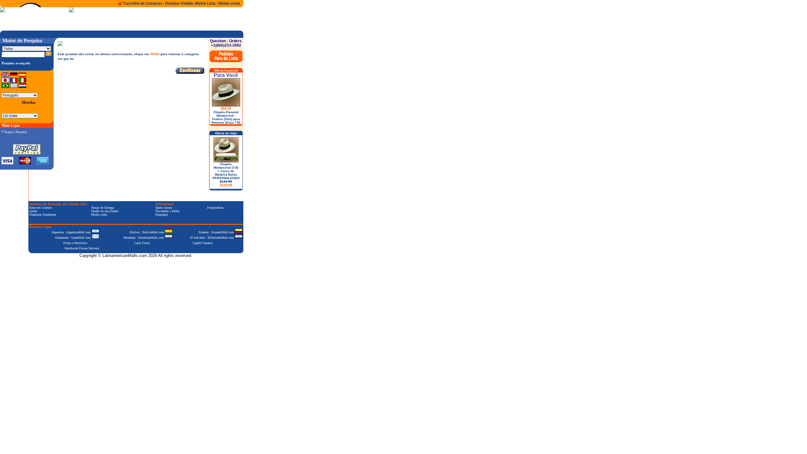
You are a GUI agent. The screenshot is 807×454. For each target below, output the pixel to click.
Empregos (161, 214)
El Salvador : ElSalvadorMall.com (212, 237)
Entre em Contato (40, 207)
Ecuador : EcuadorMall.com (217, 232)
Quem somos (163, 207)
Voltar (155, 54)
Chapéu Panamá (15, 132)
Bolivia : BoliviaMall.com (147, 232)
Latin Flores (142, 243)
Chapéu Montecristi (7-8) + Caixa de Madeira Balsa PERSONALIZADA (226, 174)
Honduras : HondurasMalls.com (144, 237)
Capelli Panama (202, 243)
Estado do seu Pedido (105, 211)
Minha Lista (205, 3)
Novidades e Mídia (167, 211)
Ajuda (33, 211)
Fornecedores (215, 207)
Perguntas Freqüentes (42, 214)
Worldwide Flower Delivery (81, 248)
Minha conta (229, 3)
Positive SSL (136, 265)
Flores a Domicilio (75, 243)
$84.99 (226, 108)
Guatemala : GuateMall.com (73, 237)
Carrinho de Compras (143, 3)
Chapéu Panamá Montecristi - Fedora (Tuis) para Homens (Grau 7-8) (226, 117)
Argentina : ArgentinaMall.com (71, 232)
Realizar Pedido (179, 3)
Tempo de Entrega (102, 207)
